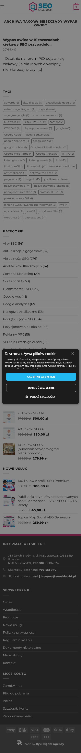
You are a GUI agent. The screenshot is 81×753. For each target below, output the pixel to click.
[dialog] (40, 376)
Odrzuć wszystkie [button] (41, 388)
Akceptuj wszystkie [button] (41, 376)
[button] (40, 397)
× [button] (72, 353)
